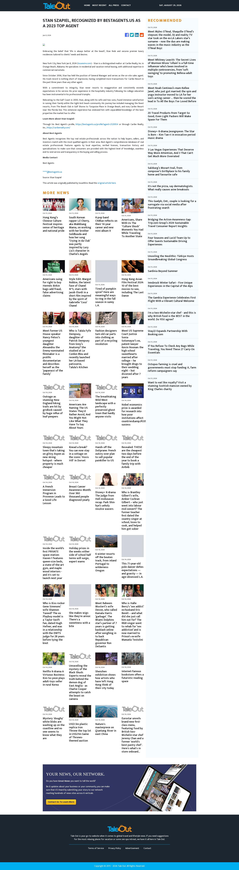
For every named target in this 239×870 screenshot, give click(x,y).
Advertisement (132, 848)
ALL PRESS (114, 5)
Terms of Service (96, 848)
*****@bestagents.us (52, 172)
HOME (87, 5)
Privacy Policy (114, 848)
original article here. (107, 183)
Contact (147, 848)
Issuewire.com (84, 63)
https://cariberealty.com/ (58, 128)
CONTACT (126, 5)
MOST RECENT (99, 5)
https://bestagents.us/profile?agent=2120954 (97, 124)
